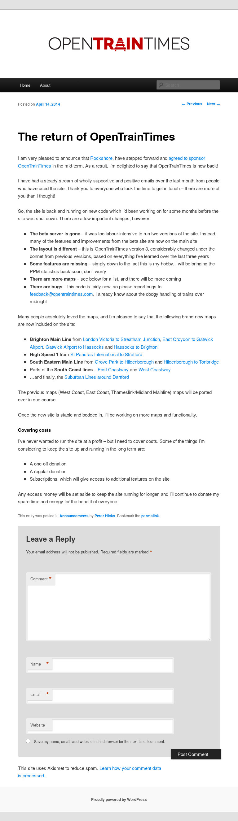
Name (39, 664)
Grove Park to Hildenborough (124, 361)
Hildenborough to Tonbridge (191, 361)
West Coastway (155, 369)
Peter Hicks (105, 515)
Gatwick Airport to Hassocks (75, 346)
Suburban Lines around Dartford (96, 376)
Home (25, 85)
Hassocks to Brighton (135, 346)
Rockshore (101, 158)
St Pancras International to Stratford (106, 354)
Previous (192, 104)
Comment (41, 579)
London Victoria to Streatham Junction (121, 339)
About (45, 85)
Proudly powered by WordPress (119, 799)
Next (213, 104)
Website (37, 725)
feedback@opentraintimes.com (61, 293)
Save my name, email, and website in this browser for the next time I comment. (99, 741)
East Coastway (113, 369)
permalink (150, 515)
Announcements (74, 515)
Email (39, 694)
